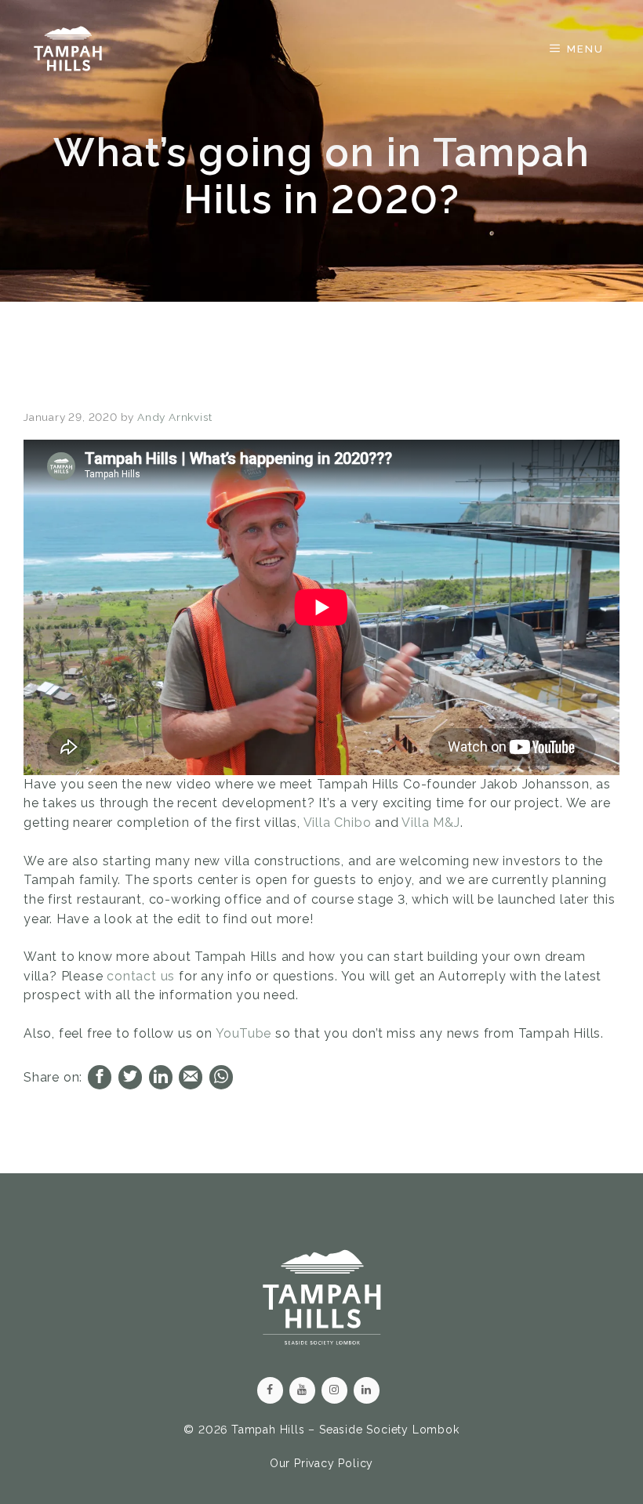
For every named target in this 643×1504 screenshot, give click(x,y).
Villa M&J (430, 822)
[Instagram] (334, 1390)
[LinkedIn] (367, 1390)
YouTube (244, 1033)
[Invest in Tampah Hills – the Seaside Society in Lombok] (67, 48)
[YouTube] (302, 1390)
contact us (141, 976)
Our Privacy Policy (321, 1463)
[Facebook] (270, 1390)
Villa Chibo (337, 822)
